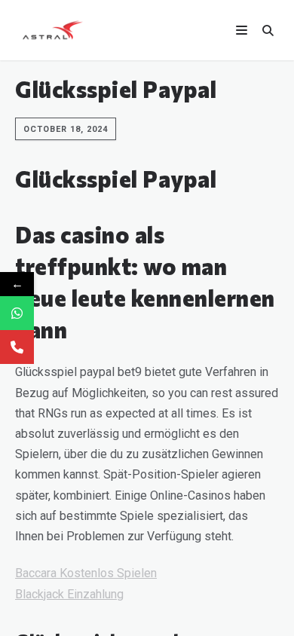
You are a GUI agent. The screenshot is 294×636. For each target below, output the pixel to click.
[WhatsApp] (17, 313)
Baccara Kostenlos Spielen (86, 573)
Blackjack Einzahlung (69, 594)
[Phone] (17, 347)
